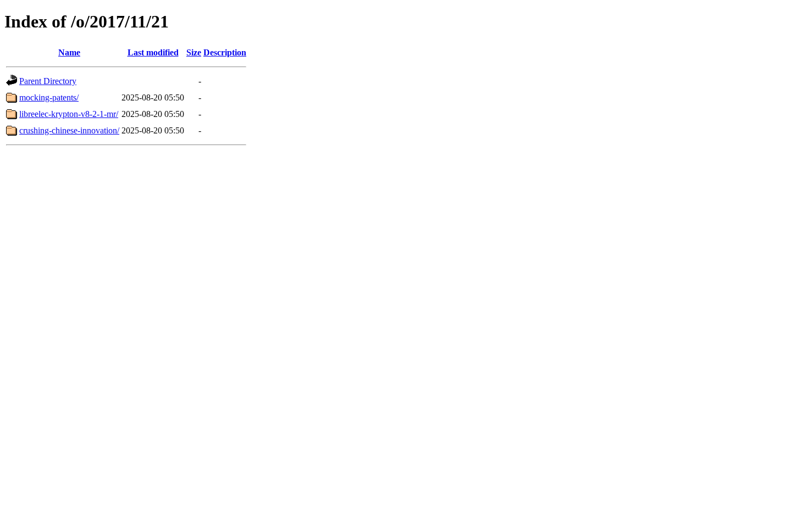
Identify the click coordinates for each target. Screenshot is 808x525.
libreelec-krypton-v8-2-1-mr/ (68, 114)
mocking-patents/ (49, 97)
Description (224, 52)
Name (69, 52)
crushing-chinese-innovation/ (69, 130)
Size (193, 52)
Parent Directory (47, 81)
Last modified (153, 52)
